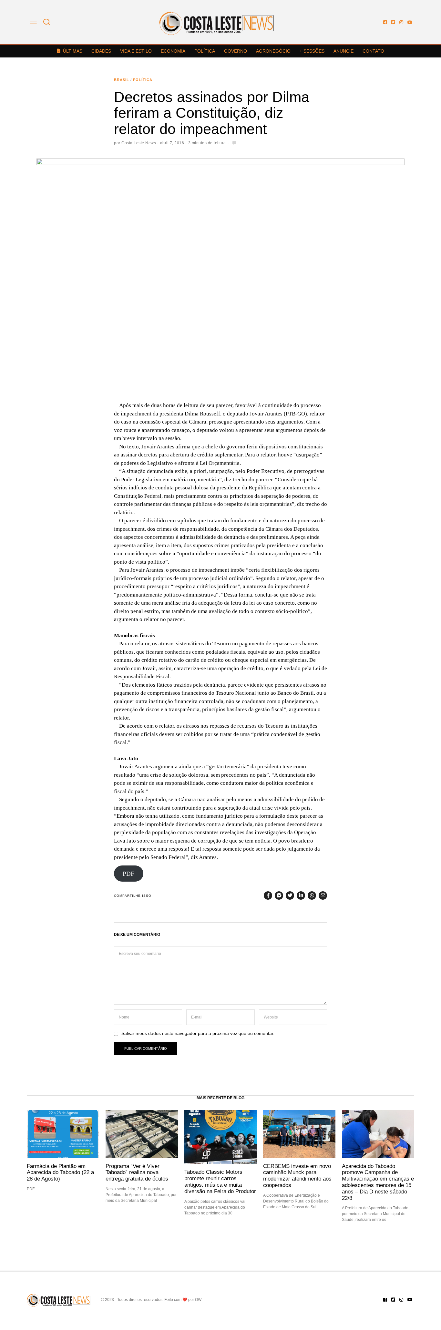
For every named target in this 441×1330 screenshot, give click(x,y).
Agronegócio (273, 51)
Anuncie (343, 51)
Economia (173, 51)
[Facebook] (385, 22)
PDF (128, 873)
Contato (373, 51)
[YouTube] (410, 22)
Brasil (121, 80)
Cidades (101, 51)
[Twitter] (393, 22)
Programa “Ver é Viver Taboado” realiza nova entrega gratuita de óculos (137, 1172)
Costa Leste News (138, 143)
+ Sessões (312, 51)
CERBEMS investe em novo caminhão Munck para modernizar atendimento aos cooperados (297, 1175)
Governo (235, 51)
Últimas (72, 51)
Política (204, 51)
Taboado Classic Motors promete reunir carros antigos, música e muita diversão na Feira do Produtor (220, 1181)
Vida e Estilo (136, 51)
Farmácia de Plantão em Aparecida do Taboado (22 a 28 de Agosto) (60, 1172)
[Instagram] (401, 22)
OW (198, 1299)
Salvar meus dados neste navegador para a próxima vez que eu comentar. (197, 1033)
